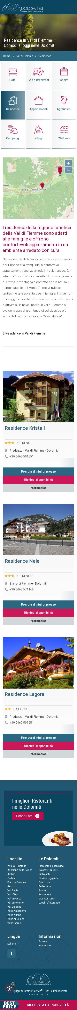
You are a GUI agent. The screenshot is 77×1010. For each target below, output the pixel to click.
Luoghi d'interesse (49, 902)
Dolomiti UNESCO (48, 870)
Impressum (45, 945)
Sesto (10, 886)
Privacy (43, 941)
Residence (45, 56)
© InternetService (32, 991)
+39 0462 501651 (22, 456)
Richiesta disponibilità (51, 866)
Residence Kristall (25, 428)
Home (6, 56)
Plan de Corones (16, 882)
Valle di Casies (15, 919)
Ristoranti (44, 874)
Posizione (44, 882)
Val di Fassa (14, 898)
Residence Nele (22, 561)
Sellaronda (45, 886)
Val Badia (12, 890)
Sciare (42, 890)
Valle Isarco (14, 923)
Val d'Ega (12, 894)
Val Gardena (14, 906)
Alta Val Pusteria (16, 866)
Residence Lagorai (25, 694)
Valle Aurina (14, 915)
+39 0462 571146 (22, 589)
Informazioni (38, 487)
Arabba (11, 874)
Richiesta (48, 1005)
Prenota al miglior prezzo (38, 471)
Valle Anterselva (16, 910)
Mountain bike (46, 898)
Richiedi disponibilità (38, 479)
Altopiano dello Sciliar (19, 870)
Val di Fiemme (24, 56)
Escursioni (45, 894)
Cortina (11, 878)
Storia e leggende (49, 878)
